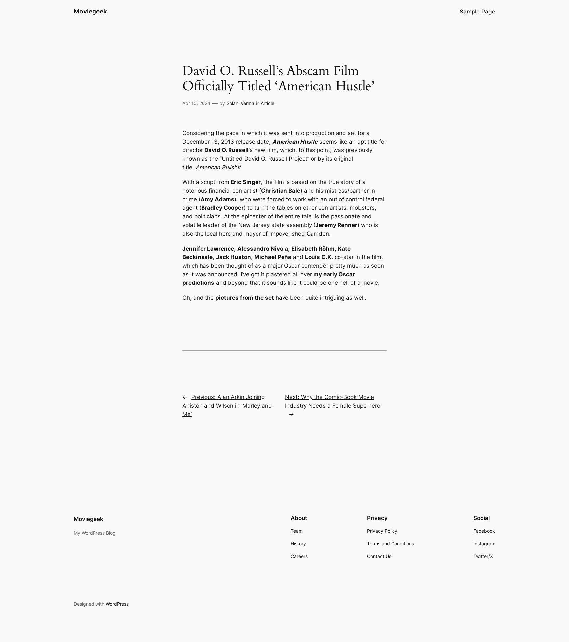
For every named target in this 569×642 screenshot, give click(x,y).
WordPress (117, 604)
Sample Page (477, 11)
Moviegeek (90, 11)
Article (267, 103)
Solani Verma (240, 103)
